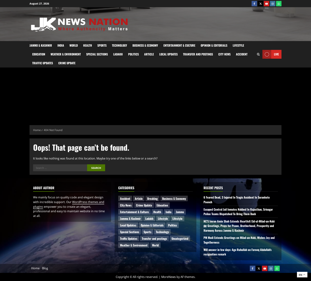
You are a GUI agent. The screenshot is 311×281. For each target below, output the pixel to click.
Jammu (180, 212)
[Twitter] (260, 3)
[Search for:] (60, 167)
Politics (133, 54)
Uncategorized (180, 238)
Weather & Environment (66, 54)
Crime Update (66, 63)
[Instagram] (272, 3)
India (60, 45)
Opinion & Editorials (214, 45)
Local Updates (168, 54)
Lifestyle (238, 45)
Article (149, 54)
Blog (45, 268)
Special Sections (97, 54)
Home (35, 268)
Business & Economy (145, 45)
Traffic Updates (42, 63)
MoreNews (168, 277)
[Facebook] (254, 3)
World (73, 45)
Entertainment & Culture (179, 45)
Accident (241, 54)
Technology (119, 45)
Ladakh (118, 54)
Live (276, 54)
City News (224, 54)
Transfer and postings (198, 54)
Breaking (152, 198)
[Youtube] (266, 3)
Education (38, 54)
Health (87, 45)
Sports (102, 45)
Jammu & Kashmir (41, 45)
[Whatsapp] (278, 3)
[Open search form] (258, 54)
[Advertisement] (155, 94)
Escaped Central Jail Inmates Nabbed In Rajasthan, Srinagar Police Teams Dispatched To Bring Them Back (238, 211)
